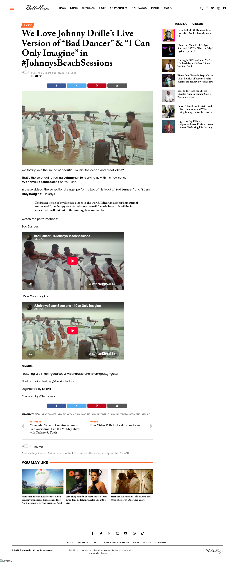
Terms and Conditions (115, 542)
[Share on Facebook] (56, 85)
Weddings (88, 8)
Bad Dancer (49, 414)
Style (102, 8)
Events (155, 8)
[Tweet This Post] (76, 85)
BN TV (38, 76)
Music (74, 8)
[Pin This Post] (96, 85)
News (62, 8)
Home (70, 542)
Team (95, 542)
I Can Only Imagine (79, 414)
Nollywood (139, 8)
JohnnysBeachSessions (126, 414)
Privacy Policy (142, 542)
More (167, 8)
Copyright (161, 542)
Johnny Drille (101, 414)
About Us (83, 542)
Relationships (118, 8)
